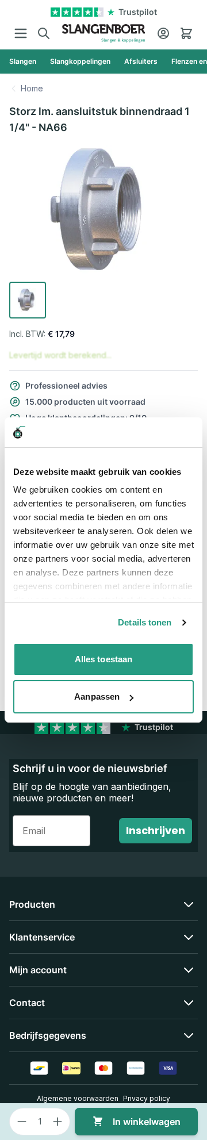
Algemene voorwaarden (77, 1098)
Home (32, 88)
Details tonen (144, 622)
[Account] (163, 33)
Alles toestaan (103, 659)
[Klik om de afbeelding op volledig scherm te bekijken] (103, 211)
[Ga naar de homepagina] (103, 33)
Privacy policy (146, 1098)
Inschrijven (155, 830)
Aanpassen (97, 696)
